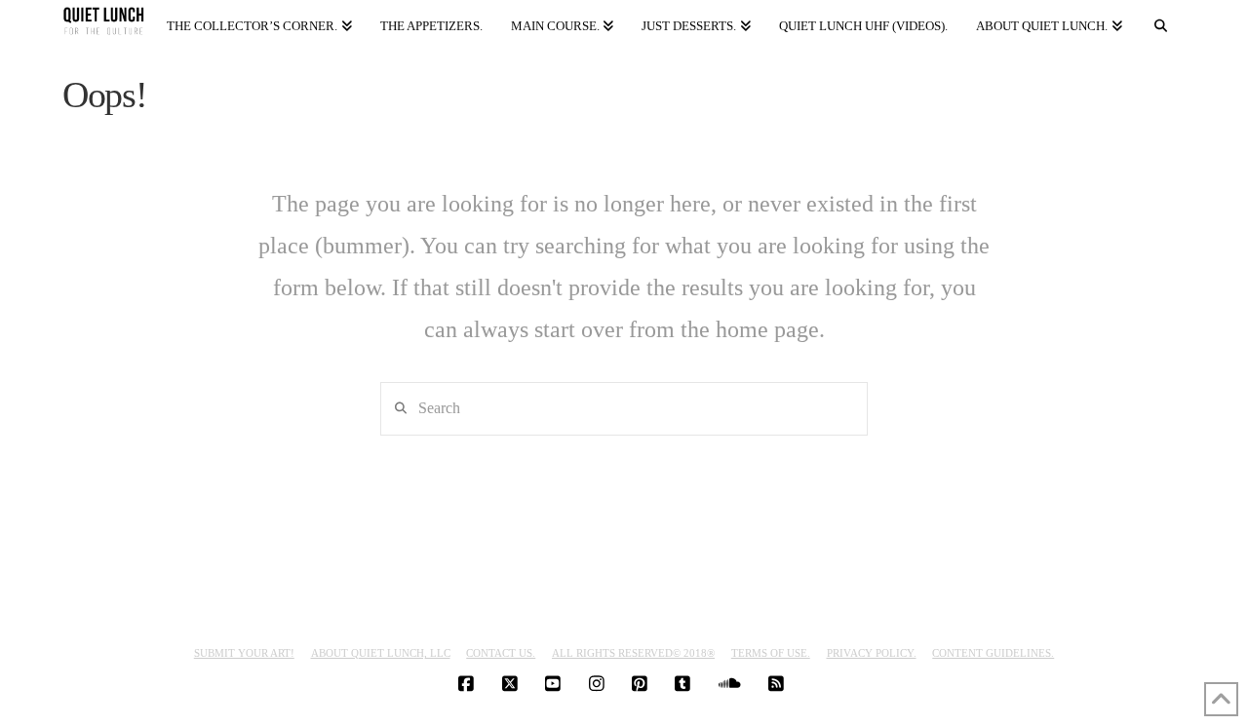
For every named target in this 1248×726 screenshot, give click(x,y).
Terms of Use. (770, 653)
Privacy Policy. (871, 653)
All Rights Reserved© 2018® (633, 653)
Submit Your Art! (244, 653)
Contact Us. (500, 653)
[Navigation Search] (1161, 22)
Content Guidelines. (993, 653)
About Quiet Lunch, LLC (380, 653)
